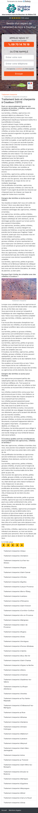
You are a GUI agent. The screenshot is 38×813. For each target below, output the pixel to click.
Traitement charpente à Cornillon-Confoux (19, 610)
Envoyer (19, 74)
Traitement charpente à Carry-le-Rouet (18, 798)
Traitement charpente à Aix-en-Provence (18, 615)
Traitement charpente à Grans (14, 637)
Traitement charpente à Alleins (15, 670)
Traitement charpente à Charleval (16, 675)
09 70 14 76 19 (20, 44)
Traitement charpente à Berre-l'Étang (17, 591)
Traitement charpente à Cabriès (15, 651)
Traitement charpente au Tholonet (16, 760)
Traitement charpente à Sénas (14, 803)
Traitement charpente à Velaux (15, 551)
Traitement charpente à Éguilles (15, 582)
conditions (19, 69)
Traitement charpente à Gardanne (16, 722)
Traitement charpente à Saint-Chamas (17, 660)
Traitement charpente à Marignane (16, 620)
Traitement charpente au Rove (14, 712)
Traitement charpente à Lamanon (15, 739)
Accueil (4, 810)
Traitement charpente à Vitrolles (15, 577)
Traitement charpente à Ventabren (16, 556)
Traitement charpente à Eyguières (16, 783)
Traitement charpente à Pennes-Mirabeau (19, 646)
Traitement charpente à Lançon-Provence (19, 587)
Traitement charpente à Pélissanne (16, 601)
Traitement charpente (9, 94)
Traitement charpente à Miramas (15, 717)
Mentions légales (15, 810)
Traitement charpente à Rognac (15, 567)
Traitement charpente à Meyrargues (16, 788)
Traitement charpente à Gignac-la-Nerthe (19, 665)
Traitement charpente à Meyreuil (15, 743)
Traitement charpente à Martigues (16, 779)
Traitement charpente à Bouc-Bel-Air (17, 656)
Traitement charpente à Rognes (15, 632)
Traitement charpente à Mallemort (16, 734)
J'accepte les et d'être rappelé (20, 69)
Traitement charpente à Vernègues (16, 641)
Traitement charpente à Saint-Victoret (17, 606)
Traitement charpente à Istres (14, 755)
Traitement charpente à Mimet (14, 793)
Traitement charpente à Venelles (15, 694)
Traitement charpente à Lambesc (15, 596)
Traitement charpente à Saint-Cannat (17, 572)
